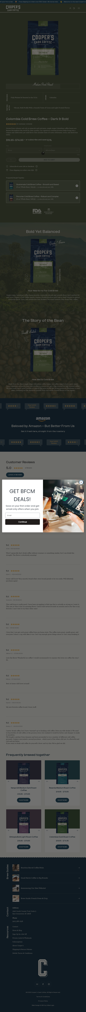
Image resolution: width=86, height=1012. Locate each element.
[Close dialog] (81, 482)
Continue (22, 522)
